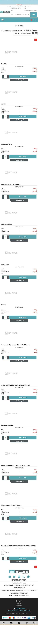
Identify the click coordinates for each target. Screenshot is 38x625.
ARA (33, 15)
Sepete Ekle (23, 76)
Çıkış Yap (35, 20)
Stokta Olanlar (31, 30)
